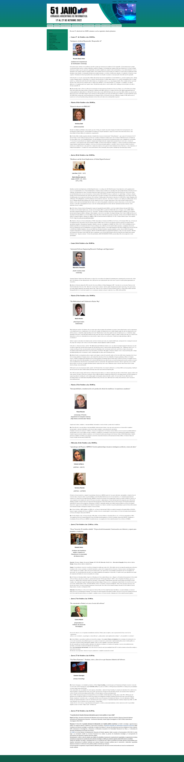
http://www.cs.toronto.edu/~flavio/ (80, 418)
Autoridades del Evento (66, 25)
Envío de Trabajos (52, 41)
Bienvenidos (50, 25)
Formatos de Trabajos (53, 39)
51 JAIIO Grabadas (52, 36)
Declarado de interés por (89, 25)
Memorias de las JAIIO (53, 48)
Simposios (98, 25)
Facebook (130, 1)
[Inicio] (91, 14)
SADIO (119, 1)
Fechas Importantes (106, 25)
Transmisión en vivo (53, 35)
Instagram (114, 1)
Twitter (135, 1)
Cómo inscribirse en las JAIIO (54, 42)
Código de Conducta (53, 47)
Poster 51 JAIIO (52, 45)
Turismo (124, 1)
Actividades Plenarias (116, 25)
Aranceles (51, 44)
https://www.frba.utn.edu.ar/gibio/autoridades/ (84, 218)
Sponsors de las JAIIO (77, 25)
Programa (51, 33)
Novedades (56, 25)
